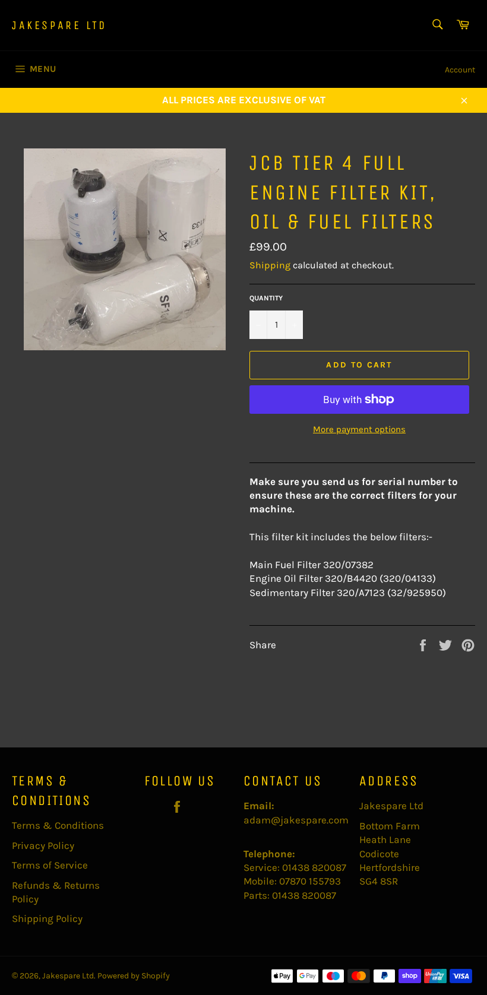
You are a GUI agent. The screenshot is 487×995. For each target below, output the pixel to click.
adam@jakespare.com (296, 820)
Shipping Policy (47, 918)
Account (460, 70)
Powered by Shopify (133, 975)
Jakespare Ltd (59, 25)
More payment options (359, 429)
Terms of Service (50, 865)
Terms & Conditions (58, 825)
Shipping (269, 265)
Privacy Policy (43, 845)
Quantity (266, 298)
